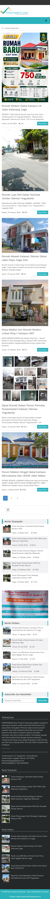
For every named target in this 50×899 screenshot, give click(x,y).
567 (24, 274)
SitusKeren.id (35, 897)
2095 (24, 490)
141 (22, 123)
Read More (42, 123)
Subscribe (42, 700)
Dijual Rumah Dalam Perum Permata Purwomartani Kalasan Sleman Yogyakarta (23, 409)
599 (25, 212)
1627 (25, 427)
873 (25, 350)
